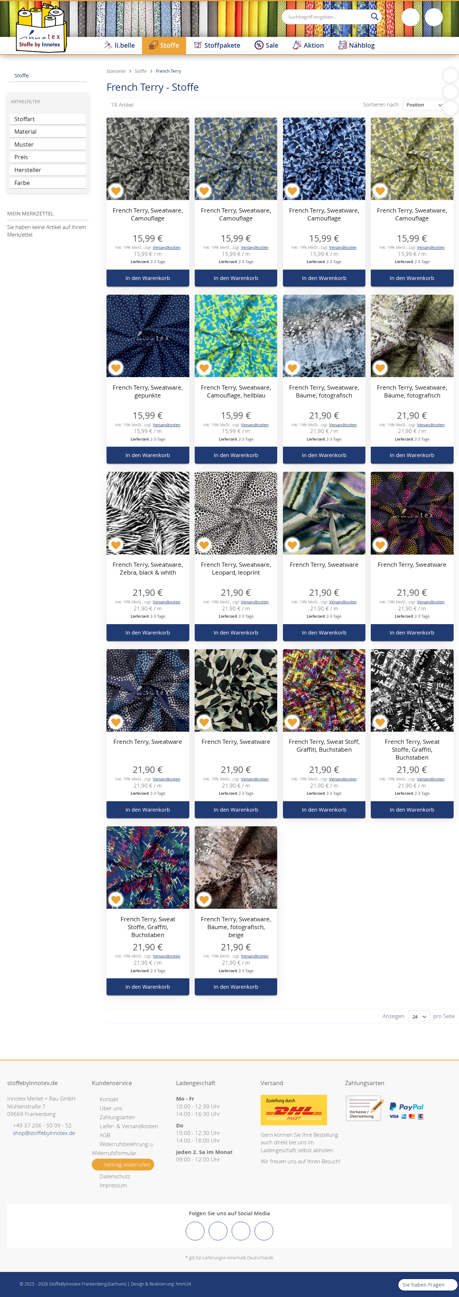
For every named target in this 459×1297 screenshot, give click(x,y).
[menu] (277, 45)
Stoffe (141, 71)
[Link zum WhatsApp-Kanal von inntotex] (264, 1231)
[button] (116, 191)
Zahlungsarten (117, 1117)
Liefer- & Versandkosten (129, 1126)
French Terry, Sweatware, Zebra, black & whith (148, 568)
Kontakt (109, 1099)
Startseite (117, 71)
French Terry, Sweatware (324, 564)
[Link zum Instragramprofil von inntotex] (218, 1231)
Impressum (113, 1185)
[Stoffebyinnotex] (41, 27)
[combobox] (331, 16)
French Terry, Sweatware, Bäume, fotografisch (324, 391)
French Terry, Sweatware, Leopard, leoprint (236, 568)
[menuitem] (119, 45)
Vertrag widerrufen (127, 1164)
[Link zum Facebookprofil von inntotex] (195, 1231)
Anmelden (411, 17)
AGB (105, 1135)
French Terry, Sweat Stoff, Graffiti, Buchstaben (324, 745)
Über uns (111, 1108)
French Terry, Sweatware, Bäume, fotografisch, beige (236, 927)
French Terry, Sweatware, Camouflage (148, 214)
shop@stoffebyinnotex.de (44, 1132)
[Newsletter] (450, 108)
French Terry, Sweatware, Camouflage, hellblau (236, 391)
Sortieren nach (381, 104)
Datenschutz (115, 1176)
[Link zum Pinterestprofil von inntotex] (241, 1231)
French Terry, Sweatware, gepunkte (148, 391)
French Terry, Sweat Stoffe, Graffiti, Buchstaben (412, 749)
